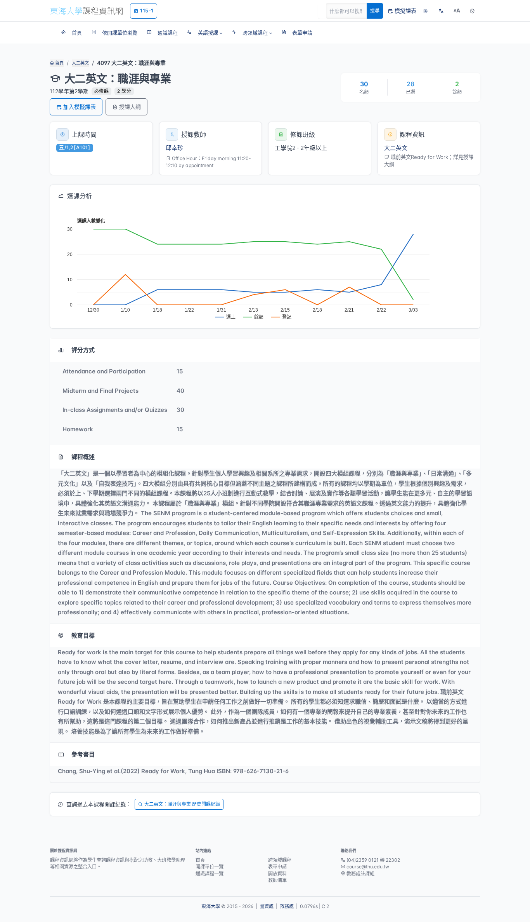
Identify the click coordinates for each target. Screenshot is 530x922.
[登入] (425, 11)
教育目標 (83, 635)
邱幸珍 (174, 148)
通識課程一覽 (209, 874)
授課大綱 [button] (130, 106)
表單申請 (277, 867)
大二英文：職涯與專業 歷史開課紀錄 (182, 804)
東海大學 (210, 906)
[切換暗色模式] (472, 11)
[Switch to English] (441, 11)
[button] (204, 32)
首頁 (59, 63)
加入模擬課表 (79, 106)
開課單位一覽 (209, 867)
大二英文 (80, 63)
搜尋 (374, 11)
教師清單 (277, 880)
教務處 (287, 906)
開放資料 (277, 874)
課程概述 (83, 456)
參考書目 (83, 754)
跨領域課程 (279, 860)
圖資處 (267, 906)
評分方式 (83, 350)
